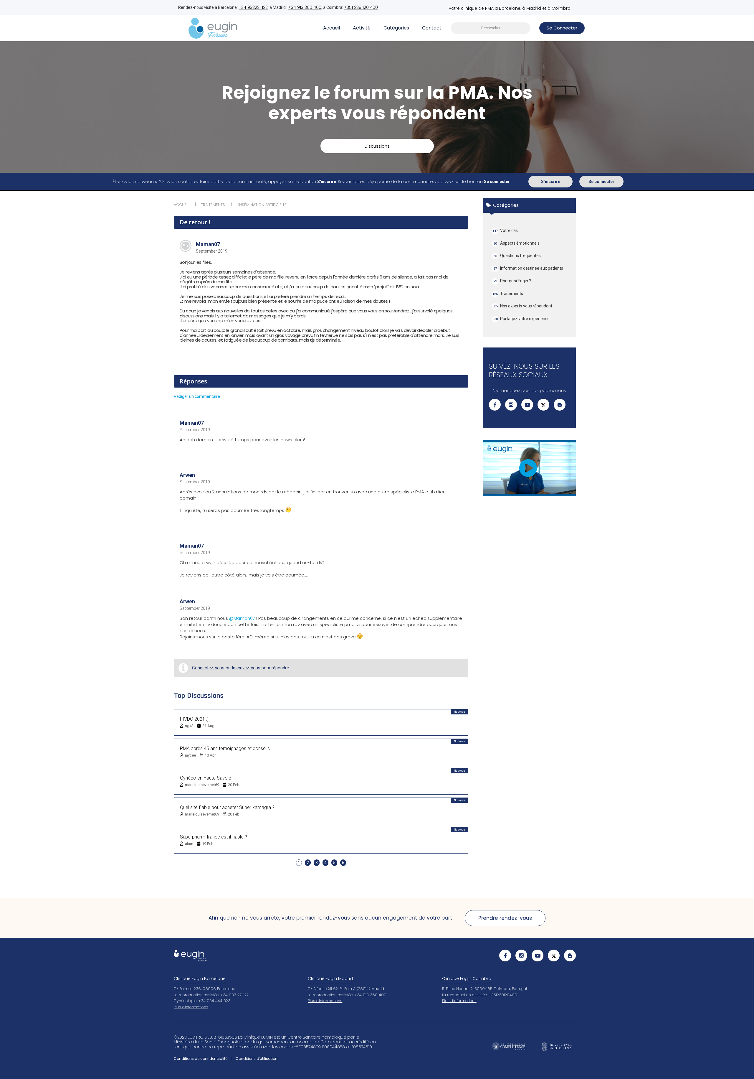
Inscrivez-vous (246, 668)
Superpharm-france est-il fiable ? (213, 837)
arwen (187, 475)
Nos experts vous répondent (522, 306)
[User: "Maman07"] (185, 245)
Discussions (377, 146)
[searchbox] (490, 28)
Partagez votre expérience (521, 318)
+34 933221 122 (253, 7)
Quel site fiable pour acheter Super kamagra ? (227, 807)
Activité (362, 27)
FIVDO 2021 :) (194, 719)
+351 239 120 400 (361, 7)
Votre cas (505, 230)
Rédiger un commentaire (197, 396)
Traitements (507, 293)
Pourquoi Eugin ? (512, 281)
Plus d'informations (191, 1007)
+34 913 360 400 (304, 7)
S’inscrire (550, 181)
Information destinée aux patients (528, 268)
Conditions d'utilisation (256, 1058)
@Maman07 (242, 618)
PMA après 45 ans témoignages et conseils (225, 748)
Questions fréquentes (517, 255)
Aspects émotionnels (516, 243)
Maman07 (208, 244)
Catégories (396, 27)
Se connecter (601, 181)
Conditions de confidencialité (200, 1058)
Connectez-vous (208, 668)
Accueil (331, 27)
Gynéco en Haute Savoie (205, 778)
